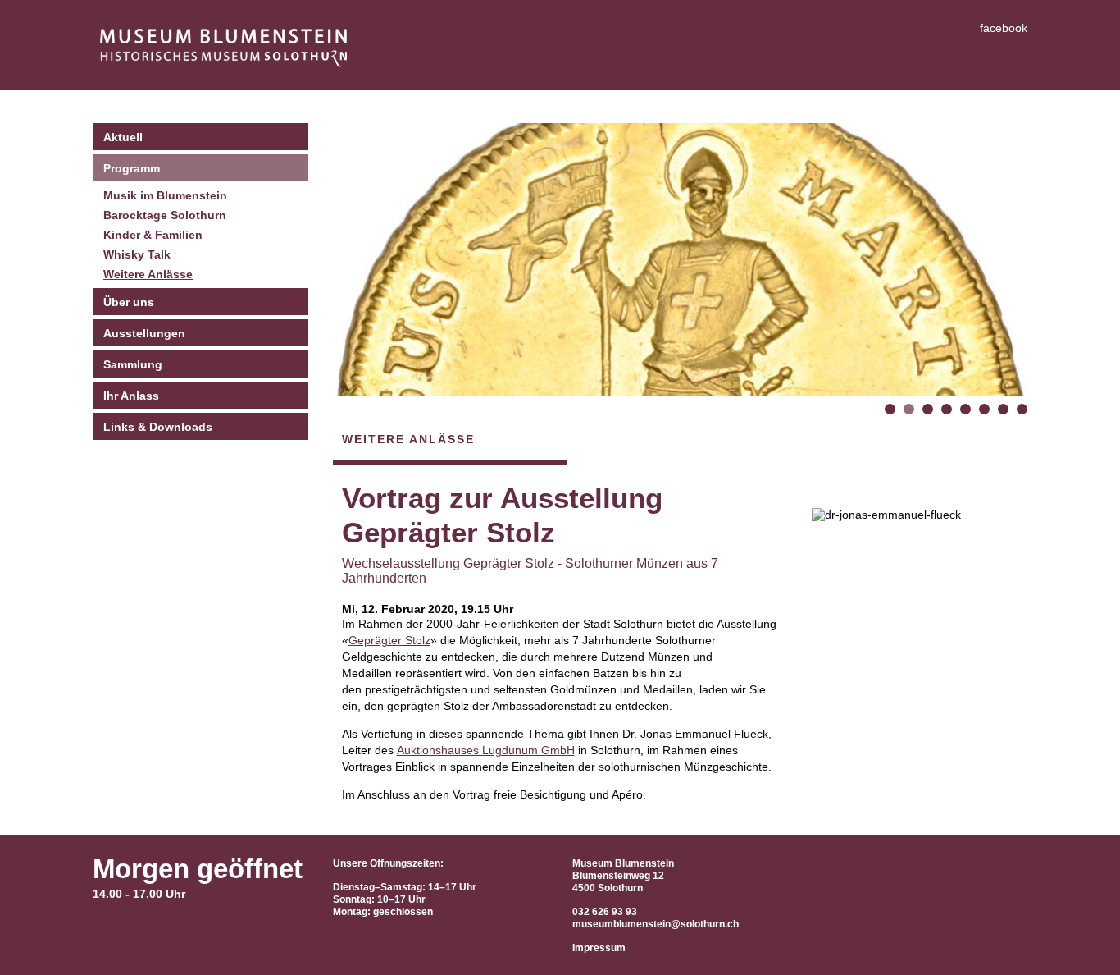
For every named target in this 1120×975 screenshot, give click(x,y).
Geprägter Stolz (389, 640)
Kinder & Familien (153, 234)
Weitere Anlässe (148, 274)
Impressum (599, 948)
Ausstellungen (144, 333)
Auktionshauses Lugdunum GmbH (486, 750)
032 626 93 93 (604, 912)
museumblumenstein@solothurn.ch (655, 924)
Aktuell (123, 137)
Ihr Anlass (131, 395)
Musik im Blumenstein (165, 195)
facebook (1003, 27)
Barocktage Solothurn (164, 215)
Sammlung (132, 364)
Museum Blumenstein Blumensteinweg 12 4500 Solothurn (623, 876)
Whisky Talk (137, 254)
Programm (131, 168)
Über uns (128, 302)
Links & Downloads (157, 426)
